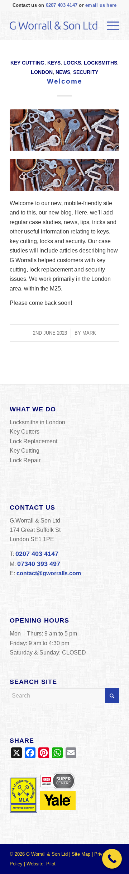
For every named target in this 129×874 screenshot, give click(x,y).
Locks (72, 63)
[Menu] (109, 25)
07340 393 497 (38, 563)
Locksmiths (100, 63)
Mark (89, 333)
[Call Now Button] (112, 859)
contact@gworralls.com (48, 573)
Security (85, 72)
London (42, 72)
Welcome (64, 81)
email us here (100, 5)
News (63, 72)
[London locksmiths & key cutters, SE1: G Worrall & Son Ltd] (53, 25)
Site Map (81, 854)
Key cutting (27, 63)
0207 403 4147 (61, 5)
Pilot (51, 863)
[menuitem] (109, 25)
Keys (54, 63)
